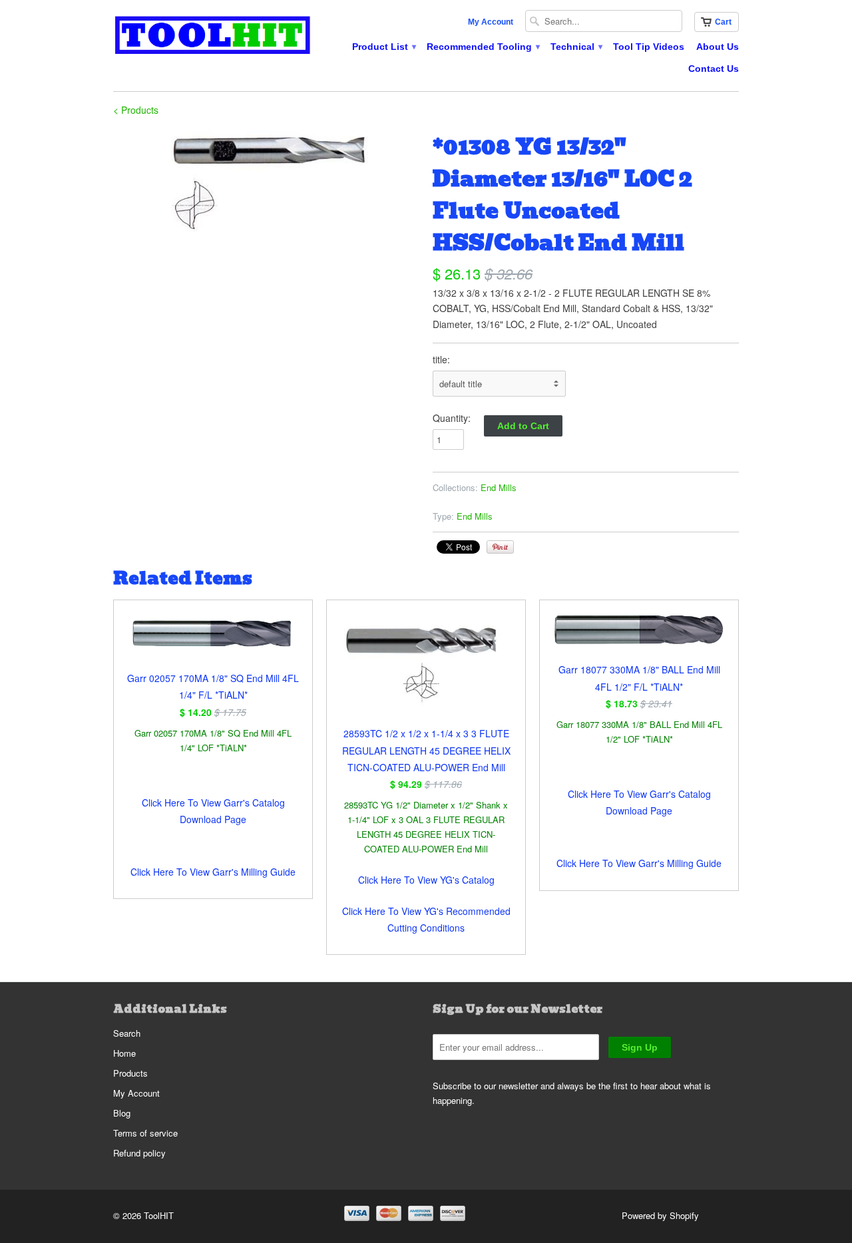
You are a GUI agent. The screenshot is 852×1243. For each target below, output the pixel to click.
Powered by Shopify (660, 1215)
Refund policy (139, 1153)
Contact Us (713, 68)
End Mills (499, 487)
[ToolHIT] (213, 37)
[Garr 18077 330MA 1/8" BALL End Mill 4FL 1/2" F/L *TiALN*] (639, 637)
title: (441, 359)
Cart (723, 22)
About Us (717, 46)
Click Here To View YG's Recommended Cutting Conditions (426, 919)
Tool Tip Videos (648, 46)
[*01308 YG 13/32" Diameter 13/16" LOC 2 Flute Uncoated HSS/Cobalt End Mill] (266, 182)
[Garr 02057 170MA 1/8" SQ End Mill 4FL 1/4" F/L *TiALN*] (213, 642)
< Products (135, 109)
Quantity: (452, 418)
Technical (575, 46)
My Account (490, 22)
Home (124, 1053)
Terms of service (145, 1133)
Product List (383, 46)
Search (126, 1033)
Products (130, 1073)
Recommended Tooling (482, 46)
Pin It (500, 547)
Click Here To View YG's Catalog (426, 879)
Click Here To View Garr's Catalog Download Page (213, 811)
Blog (121, 1113)
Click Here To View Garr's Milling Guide (213, 871)
